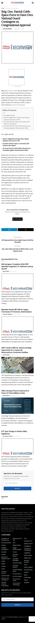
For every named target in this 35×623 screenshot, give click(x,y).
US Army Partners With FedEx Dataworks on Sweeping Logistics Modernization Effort (17, 127)
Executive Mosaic (13, 617)
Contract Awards (3, 572)
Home (2, 8)
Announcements (6, 542)
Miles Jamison (6, 395)
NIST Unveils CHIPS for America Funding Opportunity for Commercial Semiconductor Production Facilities (16, 350)
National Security (26, 561)
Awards (3, 554)
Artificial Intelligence (4, 548)
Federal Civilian (17, 563)
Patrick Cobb (12, 91)
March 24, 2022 (17, 314)
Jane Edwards (7, 29)
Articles (3, 545)
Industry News (28, 543)
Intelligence (27, 546)
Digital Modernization (17, 548)
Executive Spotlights (15, 559)
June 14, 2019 (17, 436)
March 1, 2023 (14, 354)
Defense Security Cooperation (5, 584)
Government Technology (12, 8)
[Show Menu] (2, 2)
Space (25, 575)
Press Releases (28, 570)
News (25, 564)
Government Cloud (16, 579)
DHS (14, 542)
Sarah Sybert (6, 271)
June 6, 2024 (14, 271)
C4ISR (3, 561)
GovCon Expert (17, 576)
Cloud (3, 569)
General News (17, 574)
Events (15, 552)
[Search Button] (33, 2)
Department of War (17, 539)
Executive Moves (15, 555)
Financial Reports (15, 566)
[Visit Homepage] (17, 3)
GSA (25, 538)
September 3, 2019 (19, 29)
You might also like (9, 115)
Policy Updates (28, 567)
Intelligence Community (27, 549)
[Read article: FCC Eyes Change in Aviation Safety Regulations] (17, 446)
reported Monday (17, 105)
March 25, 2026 (14, 395)
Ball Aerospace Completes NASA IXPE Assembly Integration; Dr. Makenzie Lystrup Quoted (17, 266)
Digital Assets (16, 545)
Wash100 (26, 582)
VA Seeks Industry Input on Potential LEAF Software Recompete (17, 123)
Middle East (27, 558)
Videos (26, 580)
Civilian (3, 566)
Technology (27, 577)
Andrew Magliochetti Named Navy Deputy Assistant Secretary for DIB (16, 118)
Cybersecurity (5, 575)
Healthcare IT (28, 541)
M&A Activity (28, 555)
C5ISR (3, 564)
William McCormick (7, 436)
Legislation (27, 553)
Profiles (26, 572)
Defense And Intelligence (5, 579)
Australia (3, 552)
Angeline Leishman (7, 314)
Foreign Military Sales (17, 570)
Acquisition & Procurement (5, 539)
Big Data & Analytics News (5, 557)
